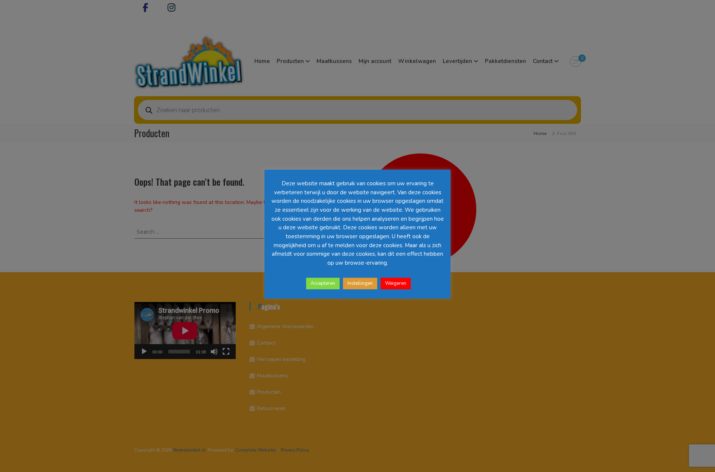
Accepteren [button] (323, 283)
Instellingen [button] (360, 283)
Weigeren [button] (395, 283)
